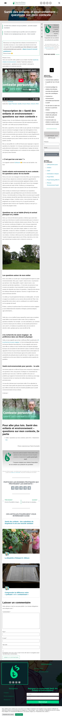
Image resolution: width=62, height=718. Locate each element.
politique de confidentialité (15, 472)
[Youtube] (50, 3)
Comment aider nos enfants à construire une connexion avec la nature (52, 122)
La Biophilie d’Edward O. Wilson (17, 558)
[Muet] (33, 99)
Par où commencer (9, 696)
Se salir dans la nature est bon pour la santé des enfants (52, 108)
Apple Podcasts (12, 103)
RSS (37, 103)
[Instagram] (44, 3)
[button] (5, 3)
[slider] (37, 99)
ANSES (49, 167)
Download (10, 101)
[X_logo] (52, 70)
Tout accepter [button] (19, 714)
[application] (21, 99)
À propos (6, 692)
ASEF (48, 170)
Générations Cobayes (53, 173)
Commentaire (6, 611)
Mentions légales (38, 668)
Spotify (20, 103)
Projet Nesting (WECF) (53, 179)
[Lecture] (4, 99)
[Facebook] (41, 3)
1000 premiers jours (52, 164)
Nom (4, 631)
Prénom (46, 141)
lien (6, 440)
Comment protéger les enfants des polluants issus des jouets (51, 115)
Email (45, 147)
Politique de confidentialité (41, 671)
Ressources (7, 699)
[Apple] (47, 3)
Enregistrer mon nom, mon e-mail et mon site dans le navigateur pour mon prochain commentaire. (20, 653)
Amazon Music (26, 103)
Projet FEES (50, 176)
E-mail (4, 638)
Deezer (33, 103)
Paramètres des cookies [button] (8, 714)
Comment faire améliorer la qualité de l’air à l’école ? (52, 82)
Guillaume (17, 162)
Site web (4, 644)
